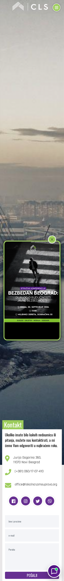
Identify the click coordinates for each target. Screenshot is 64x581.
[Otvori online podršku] (54, 571)
